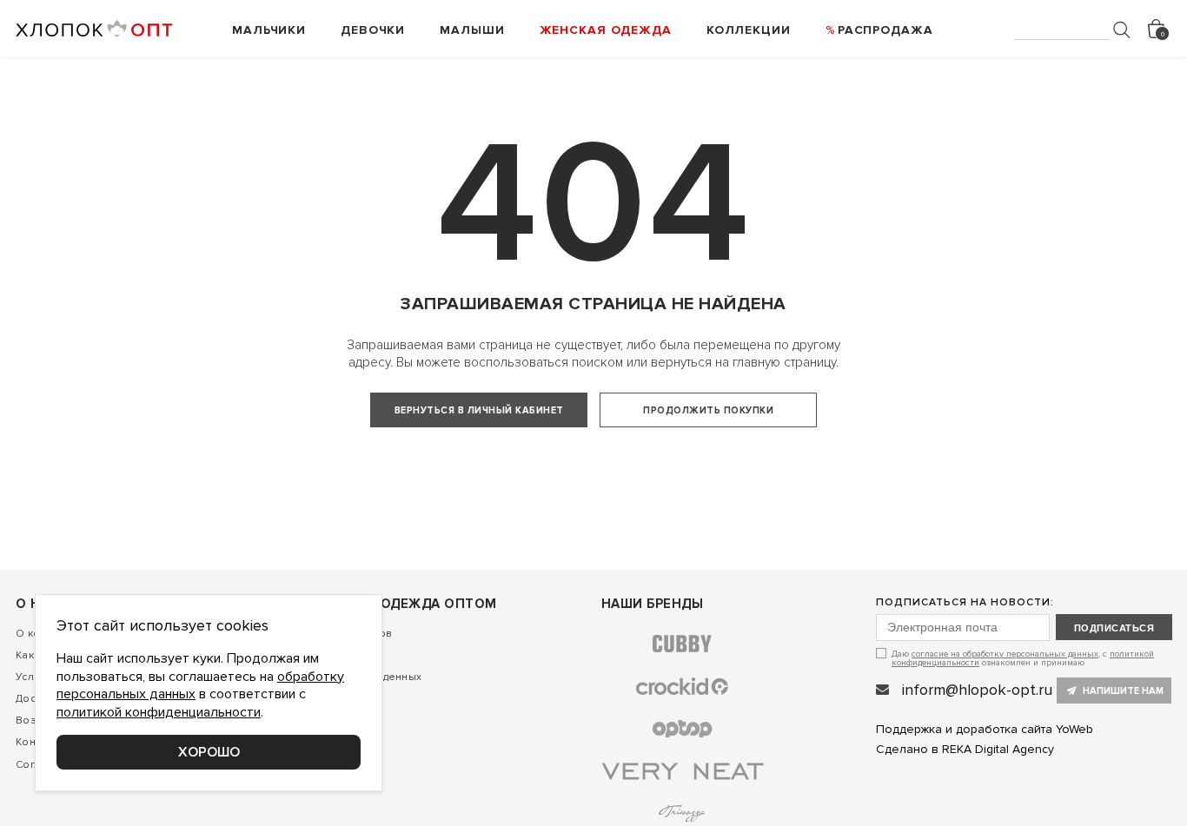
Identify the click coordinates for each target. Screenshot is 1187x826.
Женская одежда (606, 30)
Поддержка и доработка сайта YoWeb (984, 729)
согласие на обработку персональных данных (1005, 654)
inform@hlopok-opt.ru (977, 689)
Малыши (472, 30)
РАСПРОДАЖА (885, 30)
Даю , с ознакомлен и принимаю (1023, 658)
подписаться (1114, 628)
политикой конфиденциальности (158, 712)
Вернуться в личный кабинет (479, 410)
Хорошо (209, 752)
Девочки (373, 30)
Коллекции (748, 30)
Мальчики (269, 30)
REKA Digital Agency (998, 749)
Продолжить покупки (708, 410)
